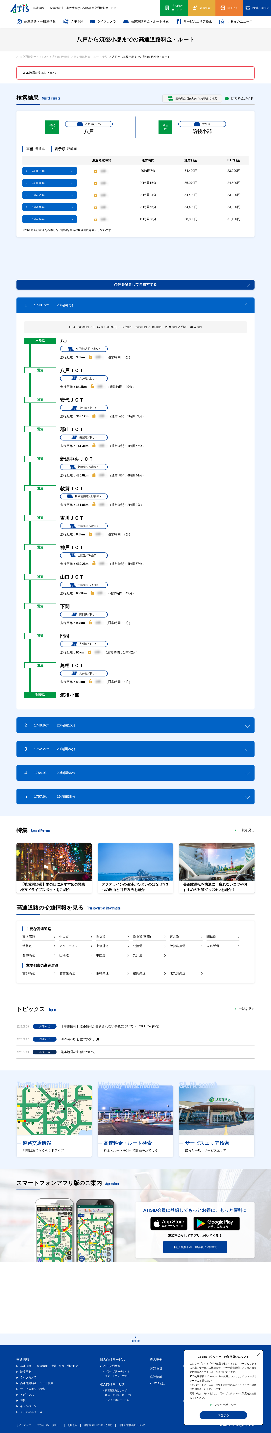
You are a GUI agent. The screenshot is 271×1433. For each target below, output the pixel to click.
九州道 (137, 955)
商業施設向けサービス (117, 1390)
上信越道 (102, 946)
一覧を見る (247, 830)
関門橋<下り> (87, 614)
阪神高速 (102, 973)
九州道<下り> (87, 643)
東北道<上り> (87, 407)
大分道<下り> (87, 673)
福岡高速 (139, 973)
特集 (23, 1400)
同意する (223, 1415)
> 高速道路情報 (59, 56)
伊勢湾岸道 (177, 946)
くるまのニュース (240, 21)
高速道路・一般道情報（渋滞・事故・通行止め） (50, 1366)
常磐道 (27, 946)
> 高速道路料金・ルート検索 (89, 56)
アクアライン (68, 946)
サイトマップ (23, 1425)
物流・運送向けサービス (118, 1395)
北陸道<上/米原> (88, 466)
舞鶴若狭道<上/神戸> (88, 496)
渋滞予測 (76, 21)
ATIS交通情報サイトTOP (32, 56)
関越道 (211, 936)
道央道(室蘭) (142, 936)
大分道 (206, 124)
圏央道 (101, 936)
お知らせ (156, 1368)
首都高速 (28, 973)
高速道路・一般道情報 (40, 21)
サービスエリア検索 (198, 21)
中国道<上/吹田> (88, 526)
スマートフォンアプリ (117, 1376)
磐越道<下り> (87, 437)
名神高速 (28, 955)
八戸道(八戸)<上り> (88, 348)
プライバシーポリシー (49, 1425)
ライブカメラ (106, 21)
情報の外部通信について (132, 1425)
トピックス (27, 1394)
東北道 (174, 936)
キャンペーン (28, 1406)
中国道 (101, 955)
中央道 (64, 936)
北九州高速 (177, 973)
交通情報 (22, 1359)
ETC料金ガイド (242, 98)
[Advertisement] (135, 254)
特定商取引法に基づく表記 (98, 1425)
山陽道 (64, 955)
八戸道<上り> (87, 378)
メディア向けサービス (117, 1400)
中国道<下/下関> (88, 584)
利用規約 (72, 1425)
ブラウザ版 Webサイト (117, 1371)
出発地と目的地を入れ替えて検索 (196, 98)
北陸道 (137, 946)
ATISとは (159, 1383)
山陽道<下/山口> (88, 555)
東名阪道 (213, 946)
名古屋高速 (67, 973)
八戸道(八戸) (93, 124)
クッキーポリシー (225, 1404)
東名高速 (28, 936)
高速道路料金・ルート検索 (150, 21)
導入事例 (156, 1359)
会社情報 (156, 1377)
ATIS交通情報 (111, 1366)
